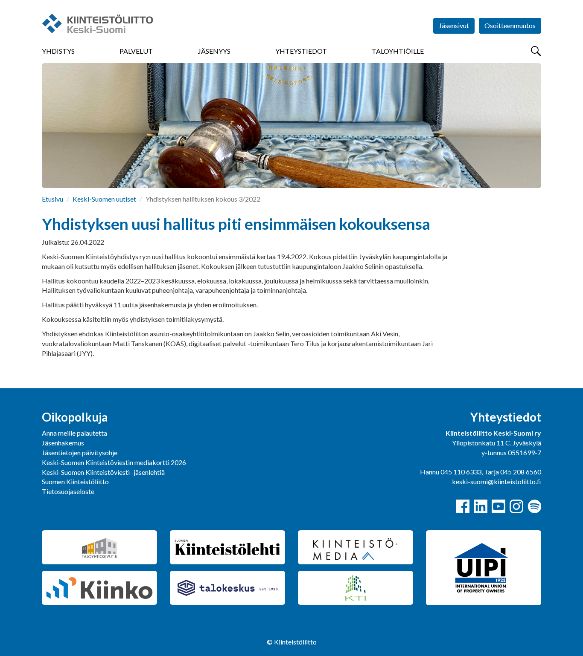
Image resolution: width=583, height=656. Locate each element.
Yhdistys (58, 51)
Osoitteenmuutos (510, 25)
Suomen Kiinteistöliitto (75, 481)
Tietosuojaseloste (68, 491)
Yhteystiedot (301, 51)
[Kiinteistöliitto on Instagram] (516, 506)
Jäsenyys (214, 51)
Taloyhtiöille (398, 51)
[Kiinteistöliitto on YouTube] (498, 506)
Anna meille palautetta (74, 433)
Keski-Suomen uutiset (104, 199)
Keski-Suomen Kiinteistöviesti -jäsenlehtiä (103, 472)
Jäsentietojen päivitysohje (79, 452)
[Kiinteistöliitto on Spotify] (534, 506)
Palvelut (136, 51)
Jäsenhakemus (63, 443)
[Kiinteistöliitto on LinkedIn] (480, 506)
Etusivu (52, 199)
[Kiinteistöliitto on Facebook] (462, 506)
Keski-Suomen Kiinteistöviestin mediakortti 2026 (114, 462)
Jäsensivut (454, 25)
